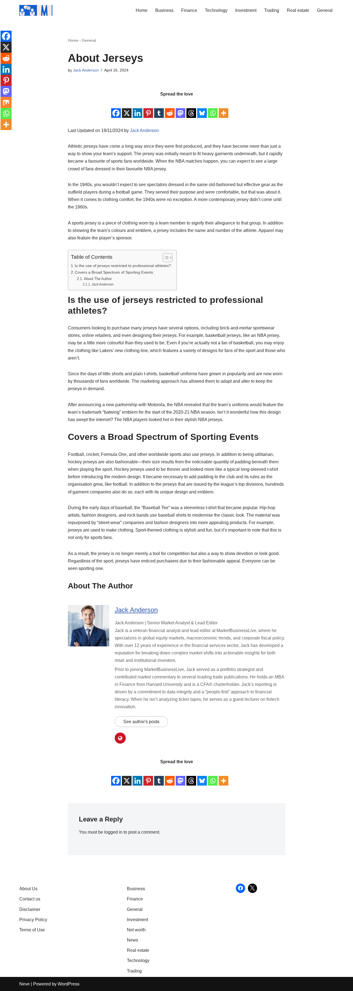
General (325, 10)
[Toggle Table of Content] (165, 257)
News (132, 940)
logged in (113, 832)
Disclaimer (29, 909)
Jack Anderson (86, 70)
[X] (127, 108)
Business (164, 10)
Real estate (298, 10)
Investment (245, 10)
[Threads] (191, 108)
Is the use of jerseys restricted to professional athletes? (123, 265)
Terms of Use (32, 929)
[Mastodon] (180, 108)
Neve (24, 984)
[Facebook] (116, 108)
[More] (223, 108)
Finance (189, 10)
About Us (28, 888)
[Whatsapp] (213, 108)
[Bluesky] (202, 108)
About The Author (98, 279)
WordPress (68, 984)
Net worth (136, 929)
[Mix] (6, 102)
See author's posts (141, 721)
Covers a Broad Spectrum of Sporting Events (114, 272)
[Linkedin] (137, 108)
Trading (271, 10)
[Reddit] (170, 108)
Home (142, 10)
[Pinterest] (148, 108)
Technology (216, 10)
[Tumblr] (159, 108)
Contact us (29, 899)
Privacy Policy (33, 919)
